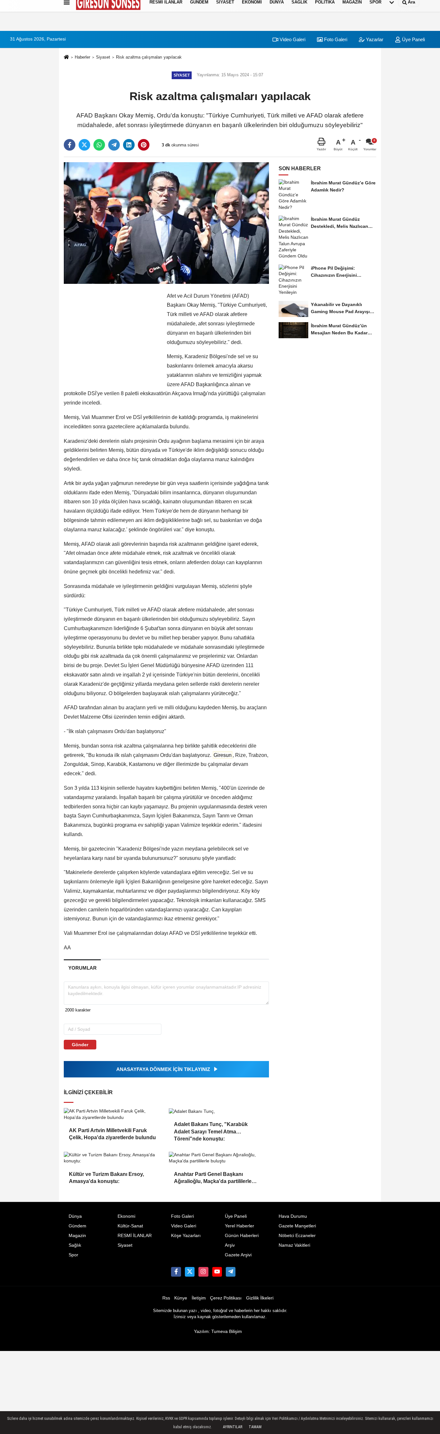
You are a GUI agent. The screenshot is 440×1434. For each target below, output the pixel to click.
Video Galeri (291, 39)
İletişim (199, 1298)
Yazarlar (374, 39)
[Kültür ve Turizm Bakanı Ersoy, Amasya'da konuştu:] (114, 1158)
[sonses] (230, 1272)
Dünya (75, 1216)
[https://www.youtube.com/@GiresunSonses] (217, 1272)
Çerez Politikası (226, 1298)
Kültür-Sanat (130, 1226)
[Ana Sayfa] (66, 57)
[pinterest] (143, 145)
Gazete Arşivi (238, 1254)
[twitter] (84, 145)
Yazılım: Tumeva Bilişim (218, 1331)
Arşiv (230, 1245)
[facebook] (69, 145)
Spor (73, 1254)
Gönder (80, 1044)
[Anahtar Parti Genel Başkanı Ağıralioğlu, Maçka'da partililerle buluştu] (219, 1158)
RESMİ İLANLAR (135, 1235)
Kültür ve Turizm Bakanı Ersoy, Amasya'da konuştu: (106, 1177)
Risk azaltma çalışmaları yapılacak (149, 57)
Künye (180, 1298)
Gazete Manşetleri (297, 1226)
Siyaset (103, 57)
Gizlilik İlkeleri (259, 1298)
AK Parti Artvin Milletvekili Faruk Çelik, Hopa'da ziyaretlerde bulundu (112, 1134)
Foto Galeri (335, 39)
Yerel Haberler (239, 1226)
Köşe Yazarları (186, 1235)
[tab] (82, 967)
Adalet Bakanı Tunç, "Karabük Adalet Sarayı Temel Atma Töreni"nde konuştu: (211, 1128)
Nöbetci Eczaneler (297, 1235)
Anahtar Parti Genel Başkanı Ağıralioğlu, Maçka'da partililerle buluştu (213, 1178)
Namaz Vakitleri (294, 1245)
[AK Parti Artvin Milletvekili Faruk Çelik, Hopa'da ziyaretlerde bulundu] (114, 1114)
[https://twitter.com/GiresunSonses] (190, 1272)
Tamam (255, 1427)
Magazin (77, 1235)
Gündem (77, 1226)
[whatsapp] (99, 145)
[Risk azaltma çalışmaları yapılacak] (166, 222)
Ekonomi (126, 1216)
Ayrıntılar (232, 1427)
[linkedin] (129, 145)
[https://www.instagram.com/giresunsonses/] (203, 1272)
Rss (166, 1298)
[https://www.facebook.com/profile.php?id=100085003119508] (176, 1272)
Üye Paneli (236, 1216)
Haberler (82, 57)
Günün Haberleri (242, 1235)
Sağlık (75, 1245)
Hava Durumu (293, 1216)
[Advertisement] (32, 117)
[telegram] (114, 145)
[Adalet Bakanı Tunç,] (219, 1111)
